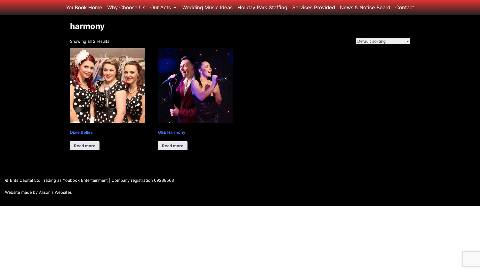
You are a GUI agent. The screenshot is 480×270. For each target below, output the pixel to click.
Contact (404, 7)
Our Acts (160, 7)
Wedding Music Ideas (207, 7)
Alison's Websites (55, 192)
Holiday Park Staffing (262, 7)
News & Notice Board (365, 7)
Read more (85, 145)
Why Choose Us (126, 7)
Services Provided (313, 7)
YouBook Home (84, 7)
